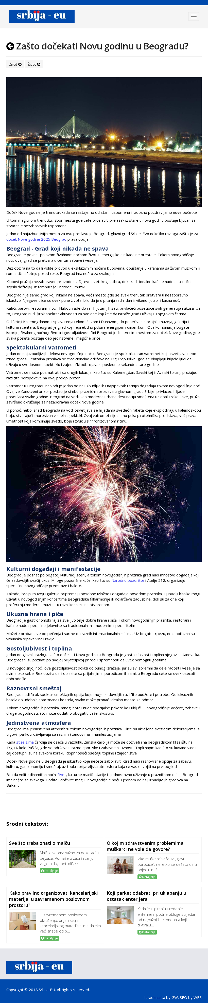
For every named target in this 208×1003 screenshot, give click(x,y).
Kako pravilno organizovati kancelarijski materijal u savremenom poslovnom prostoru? (53, 899)
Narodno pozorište (127, 580)
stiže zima (25, 742)
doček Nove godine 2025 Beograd (36, 239)
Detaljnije (51, 871)
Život (13, 64)
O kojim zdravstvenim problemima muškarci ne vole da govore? (145, 846)
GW (174, 997)
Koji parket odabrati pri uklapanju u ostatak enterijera (146, 896)
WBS (198, 997)
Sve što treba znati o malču (39, 843)
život (62, 774)
